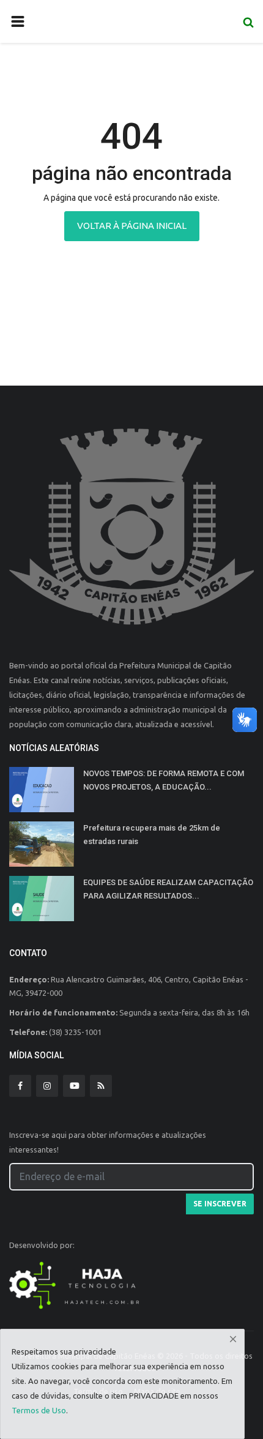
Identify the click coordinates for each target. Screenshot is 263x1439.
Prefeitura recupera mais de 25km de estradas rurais (151, 834)
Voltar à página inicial (132, 225)
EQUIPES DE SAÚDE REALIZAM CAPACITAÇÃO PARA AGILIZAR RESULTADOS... (168, 889)
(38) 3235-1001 (75, 1032)
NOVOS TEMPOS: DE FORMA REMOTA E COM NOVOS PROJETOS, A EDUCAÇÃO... (163, 780)
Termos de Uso (39, 1410)
